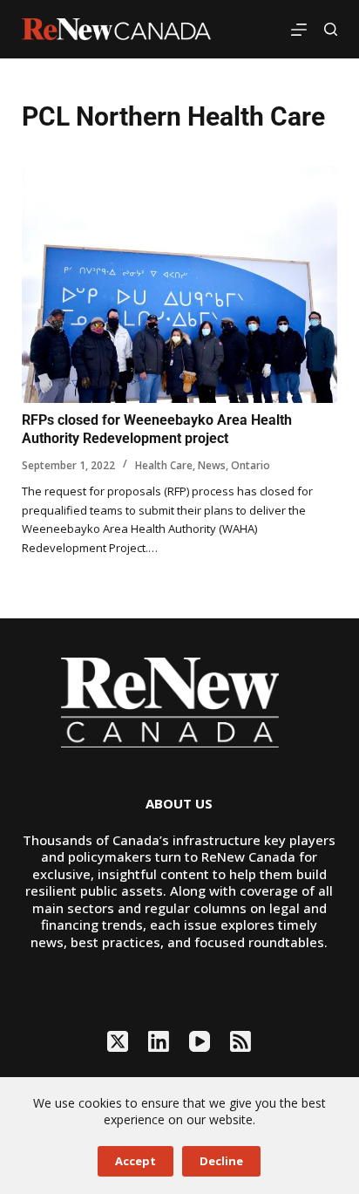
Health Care (164, 465)
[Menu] (299, 30)
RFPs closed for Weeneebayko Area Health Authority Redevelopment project (157, 429)
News (212, 465)
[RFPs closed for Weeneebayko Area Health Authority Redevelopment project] (180, 284)
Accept (135, 1161)
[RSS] (240, 1041)
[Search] (330, 29)
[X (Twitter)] (117, 1041)
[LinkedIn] (158, 1041)
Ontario (250, 465)
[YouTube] (199, 1041)
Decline (221, 1161)
